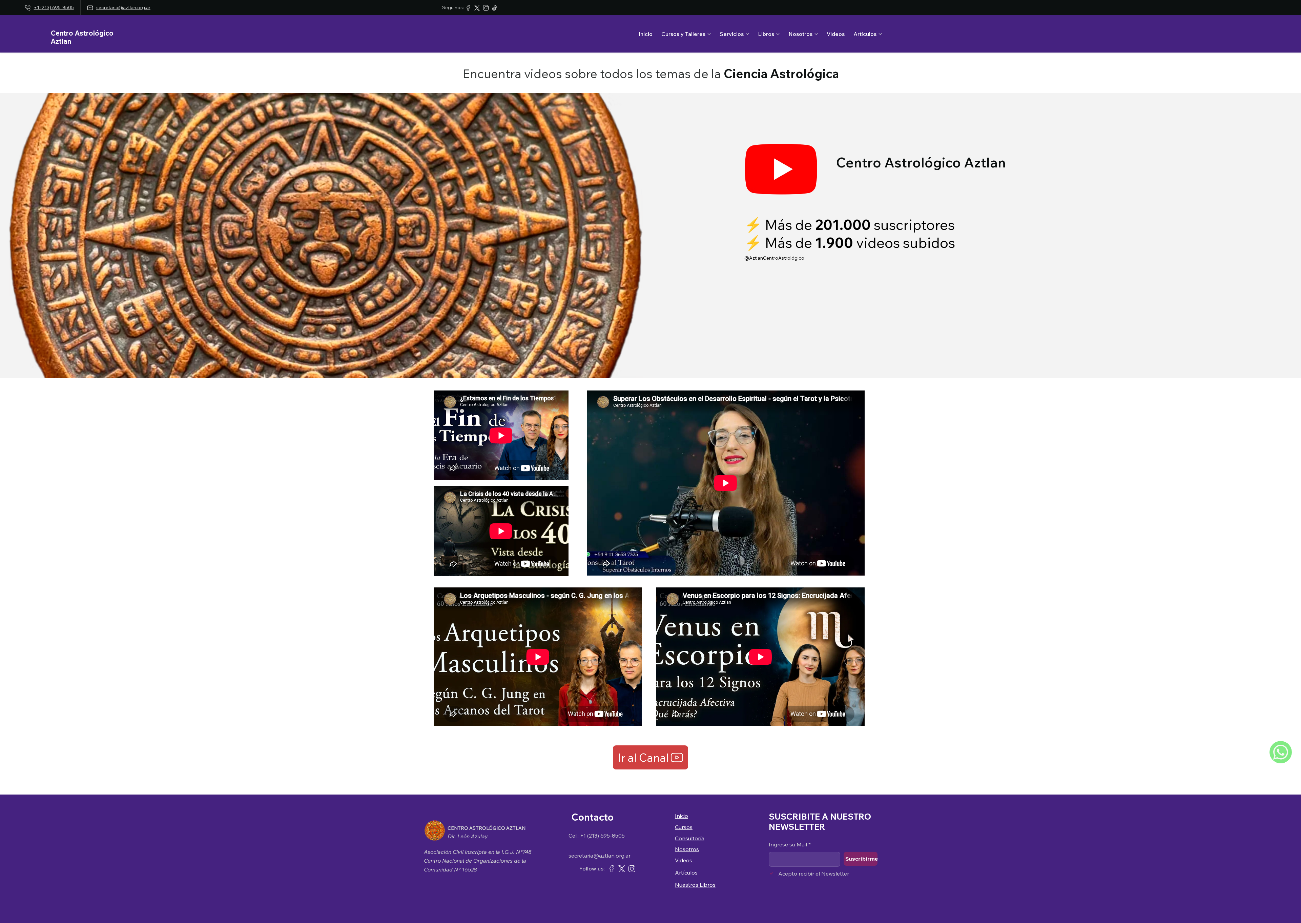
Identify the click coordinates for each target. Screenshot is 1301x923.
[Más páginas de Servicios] (747, 34)
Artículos (687, 872)
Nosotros (687, 849)
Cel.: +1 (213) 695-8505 (597, 835)
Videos (684, 860)
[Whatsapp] (1280, 752)
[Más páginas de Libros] (778, 34)
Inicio (681, 815)
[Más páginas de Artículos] (880, 34)
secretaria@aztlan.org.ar (123, 7)
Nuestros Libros (695, 884)
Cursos (684, 827)
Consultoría (689, 838)
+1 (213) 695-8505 (54, 7)
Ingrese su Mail (790, 844)
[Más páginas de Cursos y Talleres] (709, 34)
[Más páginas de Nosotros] (816, 34)
